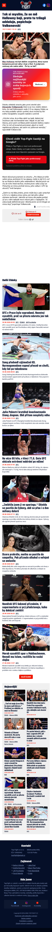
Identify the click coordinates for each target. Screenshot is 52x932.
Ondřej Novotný (18, 868)
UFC (19, 29)
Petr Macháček (33, 871)
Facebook (15, 906)
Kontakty (37, 906)
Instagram (26, 906)
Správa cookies (26, 918)
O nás (30, 873)
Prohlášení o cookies (26, 921)
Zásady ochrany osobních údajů (26, 923)
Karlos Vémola (8, 744)
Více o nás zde (33, 895)
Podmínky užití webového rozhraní (26, 916)
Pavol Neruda (18, 873)
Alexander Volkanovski (12, 107)
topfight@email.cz (18, 855)
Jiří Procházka (31, 322)
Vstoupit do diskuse (33, 215)
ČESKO (22, 322)
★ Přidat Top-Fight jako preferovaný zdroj (24, 160)
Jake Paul (31, 865)
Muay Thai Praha (34, 868)
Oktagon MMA (13, 715)
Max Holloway (8, 62)
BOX (28, 745)
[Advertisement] (26, 250)
